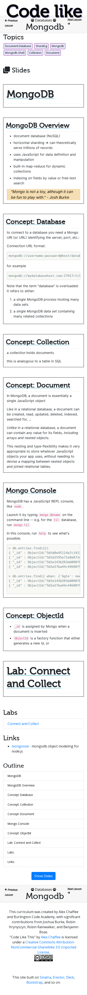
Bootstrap (34, 982)
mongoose (20, 746)
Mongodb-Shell (14, 53)
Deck (70, 977)
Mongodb (58, 46)
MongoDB (14, 776)
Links (11, 862)
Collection (35, 53)
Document (52, 53)
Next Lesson (75, 19)
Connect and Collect (23, 723)
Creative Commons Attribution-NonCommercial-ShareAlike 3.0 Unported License (43, 947)
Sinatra (45, 977)
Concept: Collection (20, 804)
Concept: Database (20, 795)
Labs (11, 852)
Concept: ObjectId (19, 833)
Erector (58, 977)
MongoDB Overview (21, 785)
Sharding (41, 46)
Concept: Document (21, 814)
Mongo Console (18, 824)
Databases (43, 20)
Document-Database (18, 46)
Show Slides (43, 876)
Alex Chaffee (51, 937)
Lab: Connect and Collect (24, 843)
